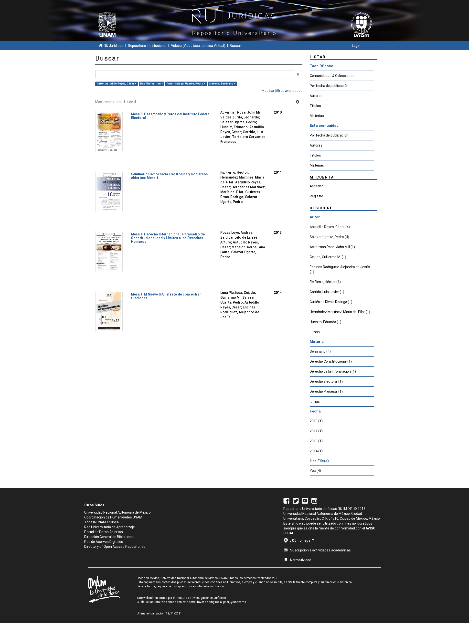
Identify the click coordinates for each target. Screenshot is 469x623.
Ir (298, 74)
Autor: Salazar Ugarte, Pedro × (186, 83)
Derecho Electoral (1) (326, 381)
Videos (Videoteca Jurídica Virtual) (198, 46)
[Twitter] (296, 500)
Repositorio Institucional (147, 46)
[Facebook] (286, 500)
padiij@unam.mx (234, 602)
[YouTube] (305, 500)
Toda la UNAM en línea (101, 522)
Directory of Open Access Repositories (114, 547)
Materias (317, 116)
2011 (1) (316, 431)
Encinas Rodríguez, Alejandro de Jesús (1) (340, 269)
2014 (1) (316, 451)
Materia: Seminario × (222, 83)
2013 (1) (316, 441)
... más (315, 332)
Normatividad (300, 560)
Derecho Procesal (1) (326, 391)
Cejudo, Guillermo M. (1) (328, 257)
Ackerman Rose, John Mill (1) (332, 247)
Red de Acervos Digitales (103, 542)
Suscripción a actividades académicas (320, 550)
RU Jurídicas (113, 46)
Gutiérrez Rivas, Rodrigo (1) (331, 302)
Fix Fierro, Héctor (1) (325, 282)
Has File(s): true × (151, 83)
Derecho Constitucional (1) (331, 361)
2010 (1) (316, 421)
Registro (316, 196)
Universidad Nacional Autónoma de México (117, 512)
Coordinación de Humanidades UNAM (113, 517)
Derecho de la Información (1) (333, 371)
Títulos (315, 106)
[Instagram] (314, 500)
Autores (316, 96)
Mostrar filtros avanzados (282, 91)
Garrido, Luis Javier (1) (327, 292)
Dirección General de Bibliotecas (109, 537)
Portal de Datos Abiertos (103, 532)
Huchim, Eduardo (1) (325, 322)
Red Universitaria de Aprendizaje (109, 527)
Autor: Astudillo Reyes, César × (116, 83)
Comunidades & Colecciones (332, 76)
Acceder (316, 186)
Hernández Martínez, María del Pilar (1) (340, 312)
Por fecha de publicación (329, 86)
